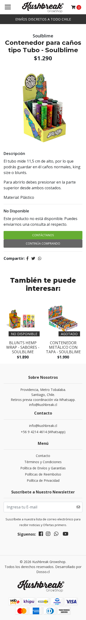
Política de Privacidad (43, 480)
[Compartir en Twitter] (33, 258)
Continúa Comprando (43, 243)
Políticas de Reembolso (43, 474)
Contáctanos (43, 235)
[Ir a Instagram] (48, 534)
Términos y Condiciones (43, 462)
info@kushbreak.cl (43, 425)
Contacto (43, 455)
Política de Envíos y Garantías (43, 468)
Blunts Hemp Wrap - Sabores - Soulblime (22, 347)
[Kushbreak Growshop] (43, 7)
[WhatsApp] (56, 534)
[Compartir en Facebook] (27, 258)
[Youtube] (65, 534)
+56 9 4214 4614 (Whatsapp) (43, 432)
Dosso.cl (43, 571)
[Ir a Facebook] (41, 534)
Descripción (14, 153)
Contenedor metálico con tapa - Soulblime (63, 347)
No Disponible (16, 211)
